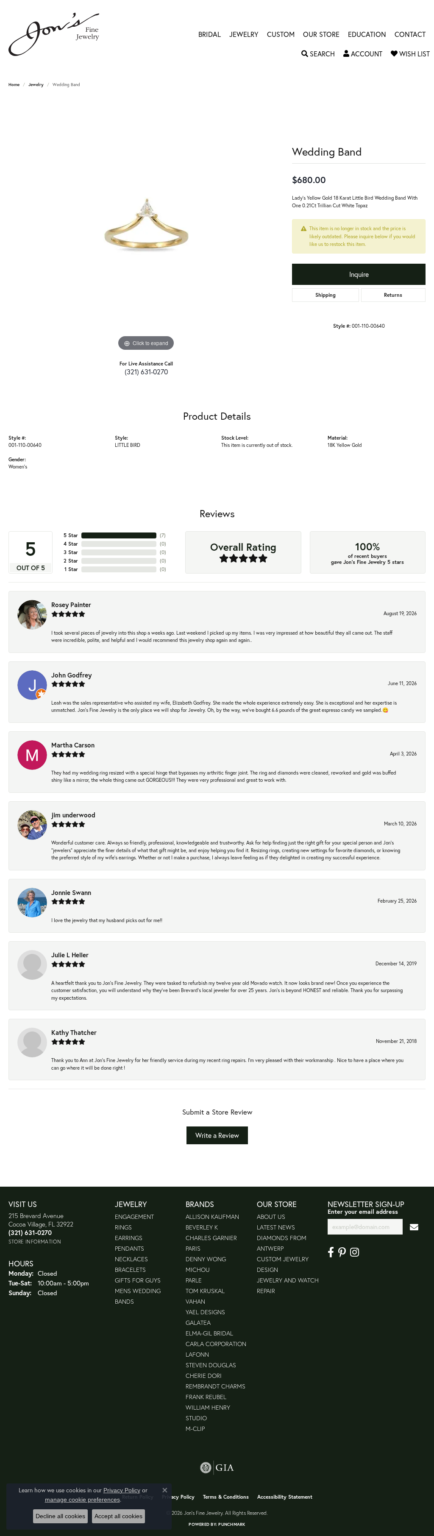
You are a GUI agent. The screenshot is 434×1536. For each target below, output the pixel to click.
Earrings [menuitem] (128, 1238)
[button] (318, 53)
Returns (393, 295)
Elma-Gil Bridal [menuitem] (209, 1333)
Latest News (276, 1227)
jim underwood (73, 815)
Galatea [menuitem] (198, 1323)
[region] (146, 226)
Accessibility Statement (284, 1497)
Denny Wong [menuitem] (206, 1259)
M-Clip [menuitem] (195, 1428)
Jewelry (244, 34)
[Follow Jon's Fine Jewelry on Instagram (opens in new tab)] (354, 1252)
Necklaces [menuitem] (131, 1259)
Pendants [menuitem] (129, 1248)
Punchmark (231, 1524)
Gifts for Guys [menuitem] (138, 1280)
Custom (281, 34)
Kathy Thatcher (74, 1032)
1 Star (71, 569)
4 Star (71, 544)
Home (13, 84)
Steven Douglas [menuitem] (211, 1365)
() (163, 535)
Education (367, 34)
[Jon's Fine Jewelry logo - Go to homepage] (58, 34)
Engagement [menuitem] (134, 1217)
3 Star (71, 552)
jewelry (36, 84)
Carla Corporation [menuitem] (216, 1344)
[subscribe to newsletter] (414, 1227)
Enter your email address (363, 1211)
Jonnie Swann (71, 892)
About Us (271, 1217)
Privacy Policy (178, 1497)
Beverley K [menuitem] (202, 1227)
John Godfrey (71, 675)
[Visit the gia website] (217, 1467)
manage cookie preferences (82, 1499)
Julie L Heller (70, 955)
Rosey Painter (71, 604)
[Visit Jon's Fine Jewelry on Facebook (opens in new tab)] (331, 1252)
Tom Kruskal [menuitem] (205, 1291)
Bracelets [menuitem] (130, 1270)
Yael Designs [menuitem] (205, 1312)
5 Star (71, 535)
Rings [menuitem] (123, 1227)
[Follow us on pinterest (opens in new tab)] (342, 1252)
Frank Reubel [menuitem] (206, 1397)
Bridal (209, 34)
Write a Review (217, 1135)
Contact (410, 34)
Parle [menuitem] (194, 1280)
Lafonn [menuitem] (197, 1354)
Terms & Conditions (226, 1497)
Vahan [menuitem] (195, 1301)
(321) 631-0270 (146, 371)
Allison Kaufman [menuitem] (212, 1217)
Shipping (325, 295)
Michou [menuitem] (198, 1270)
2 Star (71, 561)
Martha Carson (73, 745)
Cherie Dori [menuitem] (204, 1376)
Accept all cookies (118, 1516)
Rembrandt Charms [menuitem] (215, 1386)
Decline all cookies (60, 1516)
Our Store (321, 34)
